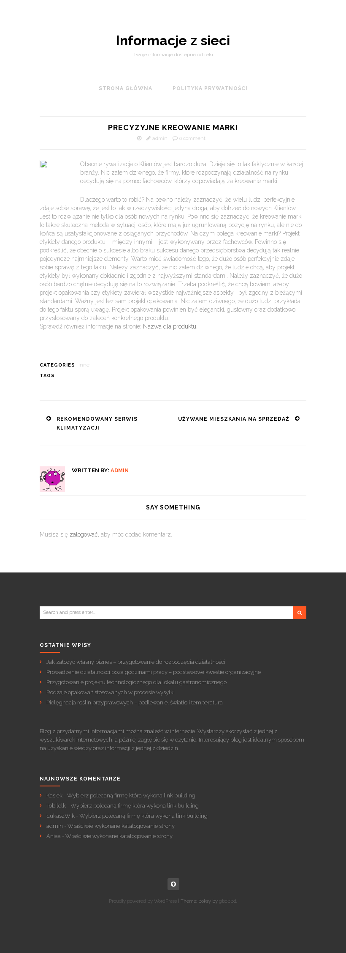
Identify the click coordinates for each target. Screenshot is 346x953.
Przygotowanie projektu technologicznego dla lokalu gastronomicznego (136, 682)
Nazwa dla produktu (169, 326)
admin (160, 138)
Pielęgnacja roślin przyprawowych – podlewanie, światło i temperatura (134, 702)
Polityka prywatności (210, 88)
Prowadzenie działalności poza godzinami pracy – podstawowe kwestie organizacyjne (153, 672)
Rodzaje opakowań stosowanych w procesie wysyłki (110, 692)
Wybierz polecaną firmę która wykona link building (131, 795)
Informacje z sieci (173, 40)
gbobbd (227, 901)
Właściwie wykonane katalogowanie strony (121, 826)
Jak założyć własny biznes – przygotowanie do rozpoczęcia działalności (135, 662)
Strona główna (125, 88)
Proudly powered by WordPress (143, 901)
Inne (83, 365)
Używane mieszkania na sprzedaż (233, 419)
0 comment (192, 138)
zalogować (84, 534)
